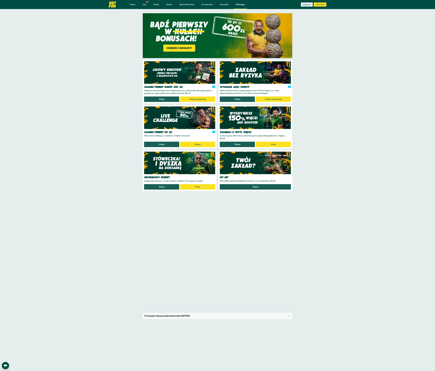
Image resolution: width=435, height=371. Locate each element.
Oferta (156, 4)
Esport (169, 4)
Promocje (240, 4)
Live (145, 3)
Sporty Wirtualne (186, 4)
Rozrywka (224, 4)
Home (132, 4)
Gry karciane (207, 4)
